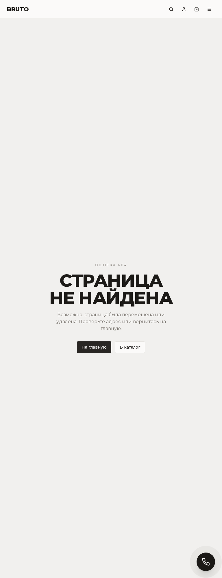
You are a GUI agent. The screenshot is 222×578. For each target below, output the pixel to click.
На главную (94, 347)
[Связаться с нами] (206, 562)
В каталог (130, 347)
